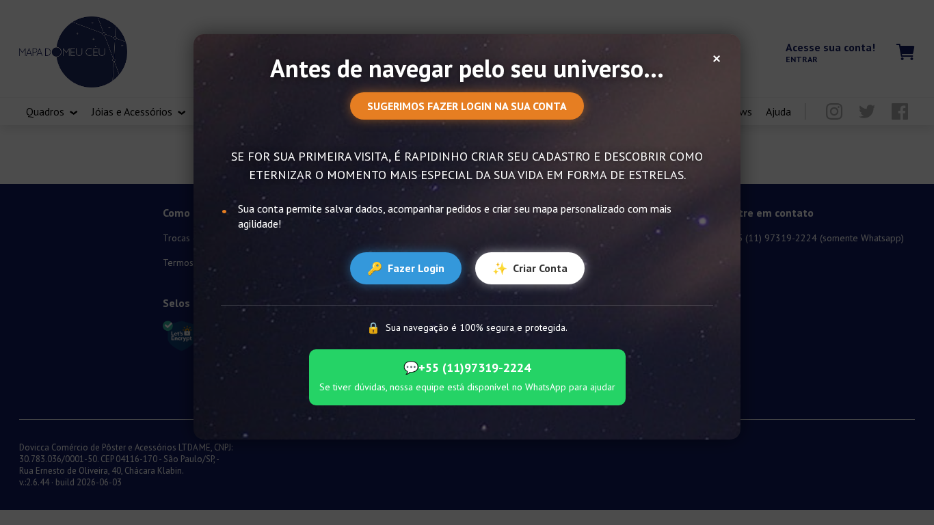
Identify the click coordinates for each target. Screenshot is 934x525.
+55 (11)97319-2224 (467, 367)
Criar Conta (530, 268)
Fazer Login (405, 268)
